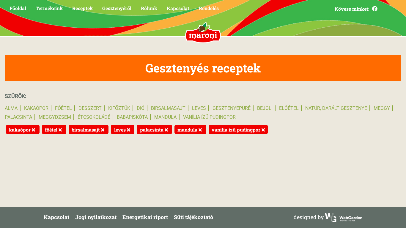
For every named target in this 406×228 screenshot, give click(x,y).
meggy (382, 108)
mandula (165, 117)
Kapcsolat (178, 8)
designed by (309, 217)
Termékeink (49, 8)
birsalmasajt (168, 108)
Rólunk (149, 8)
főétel (63, 108)
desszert (90, 108)
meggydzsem (55, 117)
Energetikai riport (145, 217)
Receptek (82, 8)
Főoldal (18, 8)
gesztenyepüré (232, 108)
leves (199, 108)
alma (11, 108)
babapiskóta (132, 117)
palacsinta (18, 117)
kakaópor (36, 108)
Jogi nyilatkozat (96, 217)
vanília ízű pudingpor (209, 117)
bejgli (265, 108)
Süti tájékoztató (193, 217)
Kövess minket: (353, 9)
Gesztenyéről (116, 8)
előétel (289, 108)
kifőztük (119, 108)
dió (140, 108)
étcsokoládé (94, 117)
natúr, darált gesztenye (336, 108)
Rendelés (209, 8)
